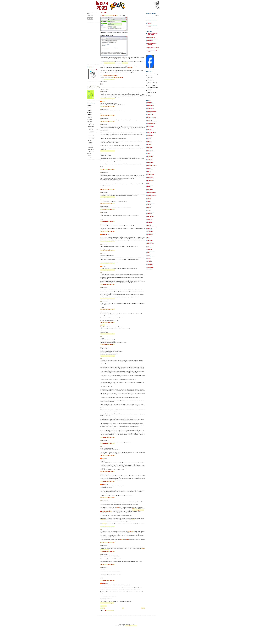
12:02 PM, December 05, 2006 (107, 437)
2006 (89, 123)
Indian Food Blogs (150, 177)
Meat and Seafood (150, 108)
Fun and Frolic (149, 156)
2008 (89, 119)
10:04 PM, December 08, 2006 (107, 481)
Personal (148, 186)
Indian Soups (150, 77)
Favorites (148, 201)
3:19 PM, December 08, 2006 (107, 471)
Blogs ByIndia (103, 519)
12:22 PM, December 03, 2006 (107, 298)
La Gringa (104, 583)
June (90, 142)
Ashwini (103, 458)
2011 (89, 114)
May (90, 144)
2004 (89, 155)
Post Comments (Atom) (109, 610)
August (90, 138)
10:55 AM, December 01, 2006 (107, 209)
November (91, 126)
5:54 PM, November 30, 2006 (107, 121)
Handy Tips (150, 89)
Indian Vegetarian (150, 105)
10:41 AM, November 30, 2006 (107, 98)
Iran (147, 246)
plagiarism (105, 75)
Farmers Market (149, 234)
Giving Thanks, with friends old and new (94, 130)
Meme (148, 183)
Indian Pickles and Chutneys (153, 74)
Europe (148, 171)
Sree (102, 266)
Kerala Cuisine (149, 150)
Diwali (148, 112)
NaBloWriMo (149, 102)
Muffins (148, 258)
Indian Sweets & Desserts (152, 85)
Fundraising (149, 144)
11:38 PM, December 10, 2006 (107, 551)
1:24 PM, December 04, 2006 (107, 322)
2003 (89, 157)
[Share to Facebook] (104, 81)
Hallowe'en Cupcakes (93, 133)
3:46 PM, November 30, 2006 (107, 115)
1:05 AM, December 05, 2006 (107, 334)
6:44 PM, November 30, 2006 (107, 169)
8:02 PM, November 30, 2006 (107, 189)
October (91, 135)
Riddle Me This (149, 219)
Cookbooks (149, 141)
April (90, 145)
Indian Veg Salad (150, 162)
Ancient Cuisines (151, 94)
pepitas (148, 225)
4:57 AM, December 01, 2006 (107, 203)
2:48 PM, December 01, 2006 (107, 241)
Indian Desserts (149, 147)
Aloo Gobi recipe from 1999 (109, 63)
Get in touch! (149, 23)
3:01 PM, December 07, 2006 (107, 455)
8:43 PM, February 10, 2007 (107, 603)
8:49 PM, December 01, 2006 (107, 263)
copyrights (109, 75)
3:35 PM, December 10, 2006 (107, 497)
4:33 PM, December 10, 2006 (107, 526)
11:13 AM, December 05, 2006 (107, 344)
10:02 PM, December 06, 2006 (107, 443)
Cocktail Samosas (150, 40)
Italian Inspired (149, 249)
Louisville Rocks (150, 126)
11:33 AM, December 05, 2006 (107, 356)
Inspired (148, 207)
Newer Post (102, 608)
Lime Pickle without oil (151, 37)
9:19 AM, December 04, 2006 (107, 309)
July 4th (148, 210)
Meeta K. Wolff (104, 234)
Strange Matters (149, 222)
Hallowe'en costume (150, 174)
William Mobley (131, 531)
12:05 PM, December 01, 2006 (107, 221)
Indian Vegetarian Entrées (152, 84)
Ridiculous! (91, 128)
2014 (89, 108)
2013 (89, 110)
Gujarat (148, 204)
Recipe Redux (149, 189)
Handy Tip (148, 120)
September (91, 136)
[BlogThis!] (102, 81)
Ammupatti (104, 484)
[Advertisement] (92, 43)
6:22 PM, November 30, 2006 (107, 151)
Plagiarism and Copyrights (109, 79)
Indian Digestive (150, 243)
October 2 (148, 153)
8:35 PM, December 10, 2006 (107, 542)
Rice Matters (149, 261)
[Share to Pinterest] (106, 81)
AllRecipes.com (125, 63)
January (91, 151)
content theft (114, 75)
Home (123, 608)
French (148, 237)
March (90, 147)
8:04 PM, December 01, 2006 (107, 250)
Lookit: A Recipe (150, 216)
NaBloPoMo (149, 106)
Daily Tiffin (149, 198)
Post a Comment (103, 606)
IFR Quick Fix (149, 159)
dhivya (118, 507)
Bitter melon (149, 228)
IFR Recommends (150, 240)
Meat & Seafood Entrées (152, 82)
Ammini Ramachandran (151, 123)
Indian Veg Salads (151, 80)
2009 (89, 117)
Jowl (148, 252)
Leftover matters (150, 180)
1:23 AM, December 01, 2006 (107, 197)
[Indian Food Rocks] (156, 5)
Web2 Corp (134, 508)
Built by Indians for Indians (137, 510)
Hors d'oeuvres (150, 75)
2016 (89, 105)
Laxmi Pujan (149, 213)
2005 (89, 153)
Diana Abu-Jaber (150, 231)
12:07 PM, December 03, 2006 (107, 284)
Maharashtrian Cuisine (151, 132)
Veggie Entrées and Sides (151, 111)
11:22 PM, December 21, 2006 (107, 580)
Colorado (148, 168)
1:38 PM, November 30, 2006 (107, 106)
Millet (148, 255)
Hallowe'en (149, 124)
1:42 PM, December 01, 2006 (107, 231)
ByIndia (127, 539)
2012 (89, 112)
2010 (89, 116)
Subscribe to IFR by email (92, 13)
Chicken (148, 138)
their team (133, 519)
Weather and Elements (151, 192)
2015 (89, 107)
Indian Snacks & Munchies (153, 87)
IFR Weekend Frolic (150, 114)
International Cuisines (152, 92)
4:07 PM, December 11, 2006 (107, 564)
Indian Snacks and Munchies (152, 118)
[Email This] (101, 81)
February (91, 149)
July (90, 140)
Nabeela (103, 101)
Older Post (143, 608)
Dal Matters (149, 129)
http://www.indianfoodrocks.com (131, 625)
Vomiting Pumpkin (150, 267)
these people (104, 523)
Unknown (103, 325)
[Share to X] (103, 81)
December (91, 124)
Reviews (149, 90)
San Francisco (149, 264)
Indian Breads (150, 79)
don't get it (130, 67)
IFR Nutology (150, 95)
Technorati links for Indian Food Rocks (110, 15)
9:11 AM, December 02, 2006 (107, 270)
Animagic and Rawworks (151, 195)
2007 (89, 121)
